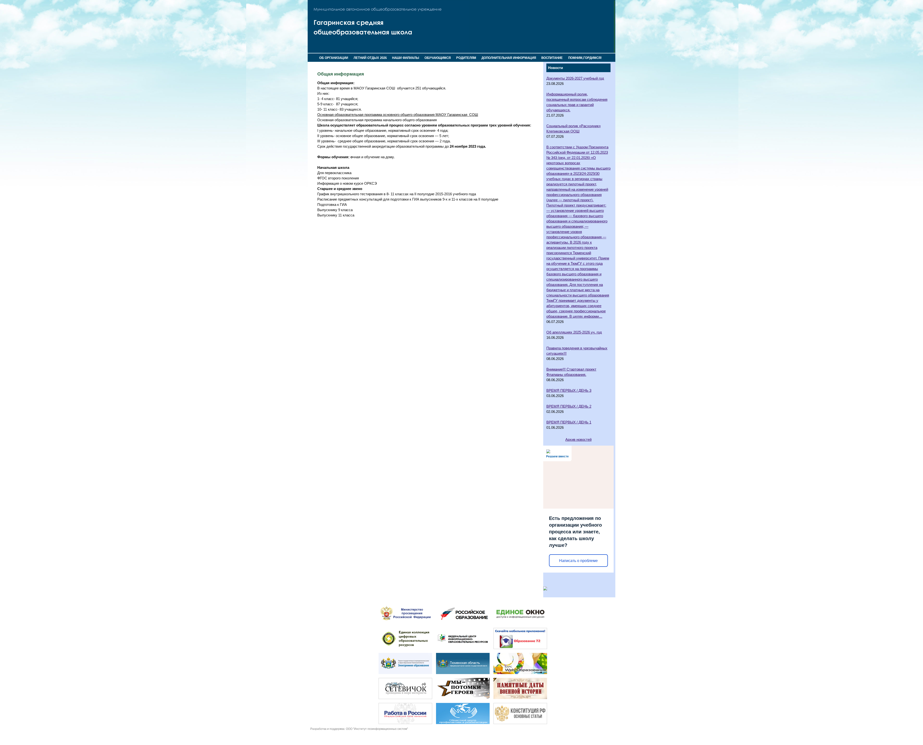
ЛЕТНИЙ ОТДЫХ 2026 (370, 58)
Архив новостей (578, 440)
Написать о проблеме (578, 561)
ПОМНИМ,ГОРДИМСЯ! (585, 58)
